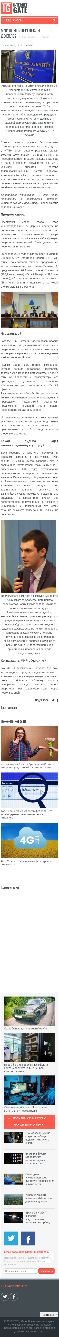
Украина (12, 708)
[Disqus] (29, 934)
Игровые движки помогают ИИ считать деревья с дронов (38, 1198)
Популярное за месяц (29, 1125)
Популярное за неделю (29, 1118)
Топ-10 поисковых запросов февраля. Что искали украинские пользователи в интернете (26, 814)
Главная (44, 37)
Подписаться (46, 1271)
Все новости (29, 37)
